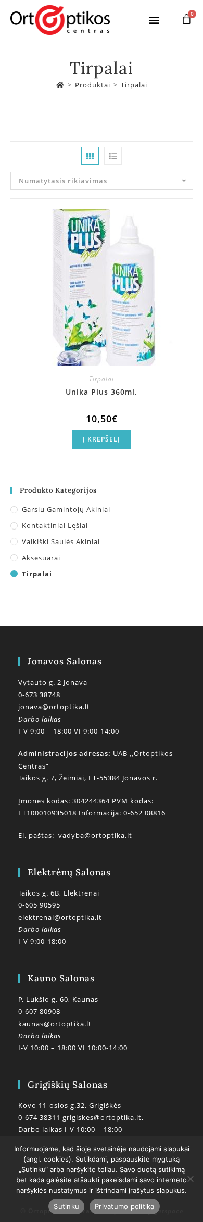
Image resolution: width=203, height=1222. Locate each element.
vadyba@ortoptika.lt (95, 835)
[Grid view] (90, 156)
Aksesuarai (41, 557)
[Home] (60, 85)
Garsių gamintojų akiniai (66, 509)
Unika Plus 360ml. (101, 392)
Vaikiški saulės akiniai (61, 541)
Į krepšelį (101, 439)
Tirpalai (134, 85)
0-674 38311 (40, 1117)
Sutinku (66, 1206)
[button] (154, 20)
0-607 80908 (39, 1011)
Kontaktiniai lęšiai (55, 525)
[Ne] (190, 1179)
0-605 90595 (39, 905)
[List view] (113, 156)
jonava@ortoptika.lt (54, 706)
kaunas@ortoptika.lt (55, 1023)
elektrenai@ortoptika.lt (60, 917)
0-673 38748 (39, 694)
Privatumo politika (125, 1206)
